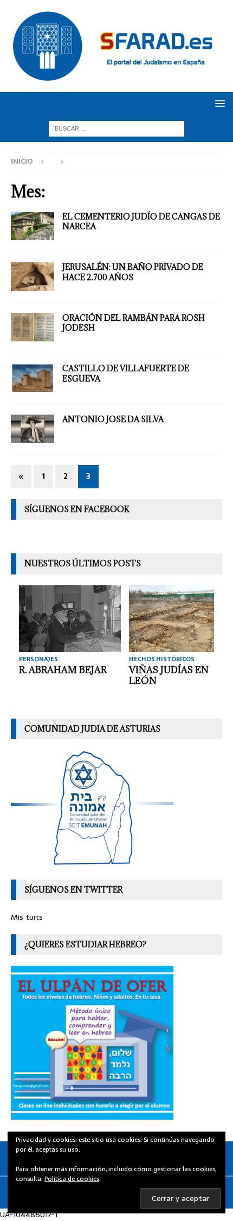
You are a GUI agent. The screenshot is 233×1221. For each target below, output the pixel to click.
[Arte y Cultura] (32, 429)
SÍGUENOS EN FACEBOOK (77, 509)
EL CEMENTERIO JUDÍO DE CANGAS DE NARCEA (141, 221)
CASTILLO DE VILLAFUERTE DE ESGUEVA (125, 373)
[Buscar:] (116, 128)
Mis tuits (27, 917)
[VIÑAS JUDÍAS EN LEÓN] (180, 618)
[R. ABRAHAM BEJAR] (70, 618)
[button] (218, 103)
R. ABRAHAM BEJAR (63, 670)
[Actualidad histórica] (32, 276)
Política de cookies (71, 1178)
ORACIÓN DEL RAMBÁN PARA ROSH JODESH (133, 323)
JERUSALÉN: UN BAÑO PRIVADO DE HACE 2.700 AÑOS (132, 272)
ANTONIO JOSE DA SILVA (113, 419)
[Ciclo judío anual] (32, 327)
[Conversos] (32, 378)
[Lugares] (32, 226)
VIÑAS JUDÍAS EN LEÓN (169, 675)
